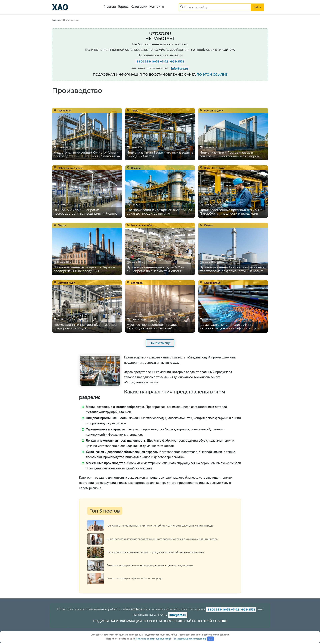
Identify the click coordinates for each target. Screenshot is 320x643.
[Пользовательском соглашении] (189, 638)
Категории (139, 7)
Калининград (211, 282)
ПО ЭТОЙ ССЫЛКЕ (211, 74)
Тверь (134, 110)
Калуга (208, 225)
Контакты (156, 7)
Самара (135, 167)
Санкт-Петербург (214, 167)
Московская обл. (141, 225)
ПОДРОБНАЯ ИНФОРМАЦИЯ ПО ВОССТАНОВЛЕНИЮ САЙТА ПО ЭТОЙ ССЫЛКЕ (160, 621)
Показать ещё (160, 343)
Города (123, 7)
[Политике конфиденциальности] (153, 638)
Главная (110, 7)
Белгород (136, 282)
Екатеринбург (66, 282)
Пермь (61, 225)
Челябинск (64, 110)
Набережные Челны (69, 167)
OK (210, 638)
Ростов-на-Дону (213, 110)
